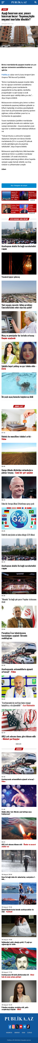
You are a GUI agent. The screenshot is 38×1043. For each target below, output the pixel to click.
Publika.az (6, 75)
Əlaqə (23, 1032)
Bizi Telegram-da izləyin (19, 185)
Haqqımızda (9, 1032)
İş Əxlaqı (29, 1032)
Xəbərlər (17, 1032)
